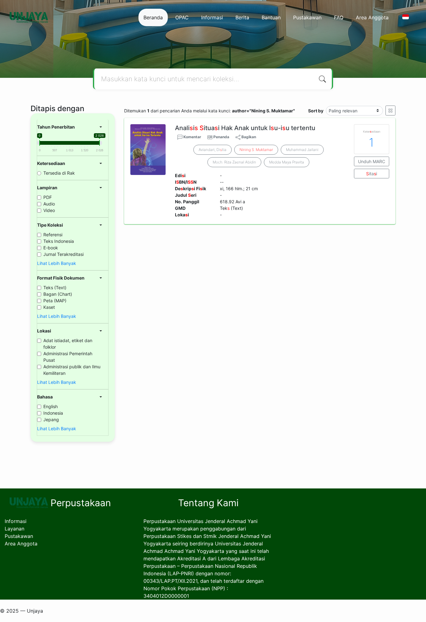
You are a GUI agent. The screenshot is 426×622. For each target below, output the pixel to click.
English (50, 406)
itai (371, 173)
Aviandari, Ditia (212, 149)
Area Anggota (372, 17)
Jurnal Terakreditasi (63, 254)
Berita (242, 17)
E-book (50, 247)
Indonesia (53, 413)
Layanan (14, 528)
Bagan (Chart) (57, 294)
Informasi (212, 17)
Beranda (153, 17)
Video (49, 210)
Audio (49, 203)
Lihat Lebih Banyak (56, 263)
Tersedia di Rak (59, 173)
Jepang (51, 419)
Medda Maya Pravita (286, 162)
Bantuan (271, 17)
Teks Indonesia (58, 241)
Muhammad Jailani (302, 149)
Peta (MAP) (54, 300)
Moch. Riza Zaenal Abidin (234, 162)
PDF (47, 197)
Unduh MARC (371, 161)
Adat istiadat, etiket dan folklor (67, 344)
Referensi (52, 234)
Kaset (49, 307)
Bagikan (248, 136)
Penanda (221, 136)
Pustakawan (307, 17)
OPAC (182, 17)
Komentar (191, 136)
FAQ (338, 17)
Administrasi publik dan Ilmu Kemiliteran (71, 370)
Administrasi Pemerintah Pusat (67, 357)
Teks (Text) (54, 287)
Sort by (315, 110)
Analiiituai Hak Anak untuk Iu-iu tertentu (245, 128)
